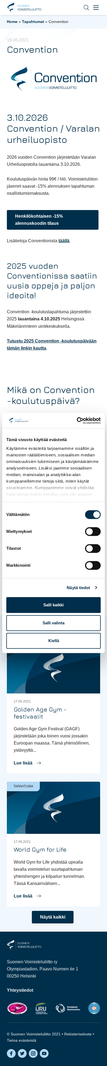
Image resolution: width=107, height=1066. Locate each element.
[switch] (93, 531)
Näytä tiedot (78, 587)
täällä (63, 240)
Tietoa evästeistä (21, 1040)
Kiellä (53, 640)
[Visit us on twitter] (22, 1053)
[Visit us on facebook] (11, 1053)
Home (12, 21)
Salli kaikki (53, 605)
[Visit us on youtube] (44, 1053)
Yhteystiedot (20, 990)
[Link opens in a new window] (17, 1008)
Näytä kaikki (52, 917)
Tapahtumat (33, 21)
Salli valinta (53, 623)
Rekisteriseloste (78, 1034)
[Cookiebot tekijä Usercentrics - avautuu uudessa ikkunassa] (77, 420)
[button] (82, 7)
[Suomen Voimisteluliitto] (24, 944)
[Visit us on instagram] (33, 1053)
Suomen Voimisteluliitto (24, 7)
